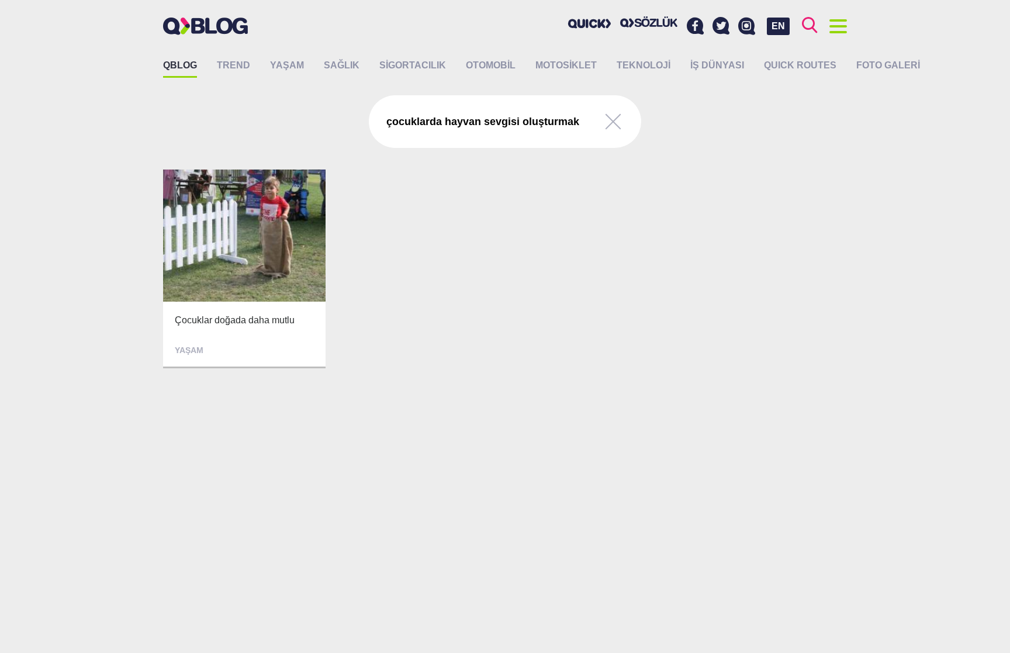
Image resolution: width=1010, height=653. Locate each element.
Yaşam (287, 65)
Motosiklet (566, 65)
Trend (233, 65)
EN (778, 26)
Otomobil (491, 65)
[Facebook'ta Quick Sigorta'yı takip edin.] (695, 26)
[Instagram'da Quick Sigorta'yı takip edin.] (746, 26)
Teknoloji (643, 65)
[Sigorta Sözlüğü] (649, 21)
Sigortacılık (412, 65)
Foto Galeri (888, 65)
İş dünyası (717, 65)
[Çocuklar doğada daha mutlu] (244, 269)
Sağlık (341, 65)
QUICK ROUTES (800, 65)
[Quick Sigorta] (589, 23)
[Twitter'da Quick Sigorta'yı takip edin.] (720, 26)
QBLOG (180, 65)
